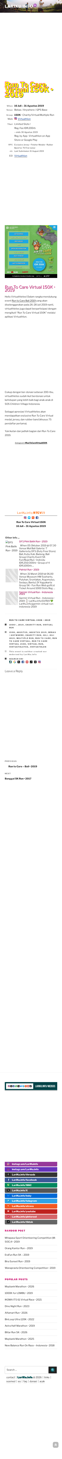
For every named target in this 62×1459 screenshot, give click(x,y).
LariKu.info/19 (31, 512)
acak (42, 1381)
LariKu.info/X (20, 1190)
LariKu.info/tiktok (22, 1222)
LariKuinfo (21, 6)
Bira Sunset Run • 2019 (17, 1261)
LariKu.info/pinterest (24, 1216)
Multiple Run (25, 638)
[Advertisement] (31, 44)
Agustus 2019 (38, 632)
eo (19, 1381)
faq (25, 1381)
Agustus (22, 632)
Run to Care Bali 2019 (24, 300)
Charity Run (33, 625)
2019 (21, 625)
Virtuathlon (24, 119)
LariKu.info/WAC (22, 1185)
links (46, 1377)
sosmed (10, 1381)
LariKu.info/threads (23, 1174)
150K (12, 632)
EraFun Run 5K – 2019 (17, 1254)
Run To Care (43, 638)
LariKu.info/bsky (21, 1195)
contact (10, 1377)
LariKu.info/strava (23, 1206)
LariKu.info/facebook (24, 1179)
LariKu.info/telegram (24, 1200)
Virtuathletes (19, 647)
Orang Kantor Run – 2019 (19, 1248)
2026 (39, 1377)
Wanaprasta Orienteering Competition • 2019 (30, 1268)
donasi (33, 1381)
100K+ (13, 625)
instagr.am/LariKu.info (25, 1169)
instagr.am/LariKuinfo (25, 1164)
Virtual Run (35, 644)
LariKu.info (25, 1377)
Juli (45, 635)
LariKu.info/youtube (24, 1211)
